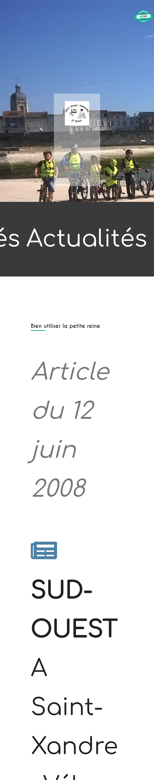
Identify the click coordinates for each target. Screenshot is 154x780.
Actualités (86, 239)
